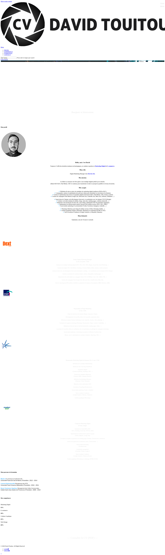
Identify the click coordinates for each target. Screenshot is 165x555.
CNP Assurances (82, 305)
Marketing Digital (100, 166)
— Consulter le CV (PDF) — (82, 537)
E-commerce (110, 166)
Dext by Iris (91, 173)
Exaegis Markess (82, 356)
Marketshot (82, 420)
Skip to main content (6, 1)
